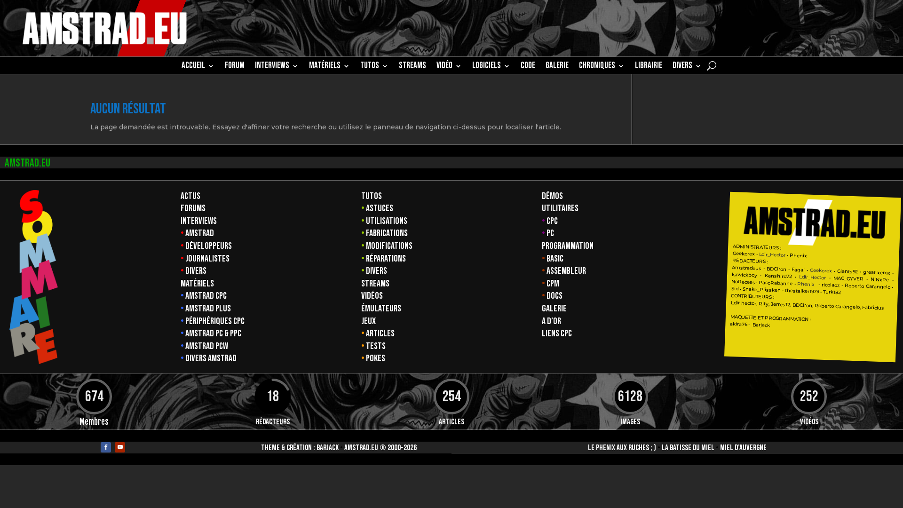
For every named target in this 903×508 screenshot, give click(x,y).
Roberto (854, 285)
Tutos (371, 196)
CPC (552, 221)
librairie (648, 67)
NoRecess (743, 282)
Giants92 (847, 271)
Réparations (386, 258)
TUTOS (369, 67)
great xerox (876, 272)
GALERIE (557, 67)
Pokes (375, 358)
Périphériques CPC (215, 321)
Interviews (199, 221)
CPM (553, 283)
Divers (682, 67)
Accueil (193, 67)
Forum (235, 67)
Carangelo (877, 286)
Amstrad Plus (208, 308)
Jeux (368, 321)
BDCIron (776, 268)
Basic (555, 258)
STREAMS (412, 67)
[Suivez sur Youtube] (120, 447)
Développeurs (208, 246)
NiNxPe (880, 279)
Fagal (798, 269)
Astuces (379, 208)
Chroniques (597, 67)
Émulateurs (381, 308)
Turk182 (832, 291)
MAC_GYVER (848, 278)
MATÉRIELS (325, 67)
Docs (554, 296)
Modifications (389, 246)
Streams (375, 283)
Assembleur (566, 271)
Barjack (328, 447)
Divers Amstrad (211, 358)
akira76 (738, 324)
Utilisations (386, 221)
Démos (552, 196)
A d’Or (551, 321)
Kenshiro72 (778, 275)
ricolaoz (830, 284)
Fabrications (387, 233)
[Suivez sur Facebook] (106, 447)
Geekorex (744, 253)
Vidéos (372, 296)
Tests (376, 346)
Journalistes (207, 258)
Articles (380, 333)
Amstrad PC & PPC (213, 333)
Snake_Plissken (762, 289)
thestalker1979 (802, 291)
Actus (190, 196)
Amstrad (199, 233)
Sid (734, 289)
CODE (528, 67)
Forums (193, 208)
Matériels (197, 283)
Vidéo (444, 67)
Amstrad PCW (206, 346)
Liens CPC (557, 333)
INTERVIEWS (272, 67)
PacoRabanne (775, 283)
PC (550, 233)
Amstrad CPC (206, 296)
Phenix (798, 255)
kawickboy (744, 274)
